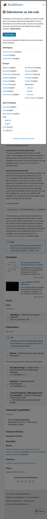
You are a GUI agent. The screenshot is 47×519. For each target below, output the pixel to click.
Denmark (6, 71)
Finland (5, 81)
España (5, 78)
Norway (28, 71)
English (29, 91)
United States (8, 58)
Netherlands (29, 68)
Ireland (5, 88)
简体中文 (8, 120)
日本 (4, 127)
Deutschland (7, 74)
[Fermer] (43, 4)
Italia (4, 91)
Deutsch (30, 88)
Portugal (28, 78)
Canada (6, 55)
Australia (6, 107)
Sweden (28, 81)
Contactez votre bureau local (23, 138)
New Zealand (7, 114)
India (4, 110)
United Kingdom (31, 98)
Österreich (29, 74)
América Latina (8, 52)
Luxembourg (7, 94)
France (5, 84)
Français (30, 94)
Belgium (6, 68)
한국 (4, 130)
